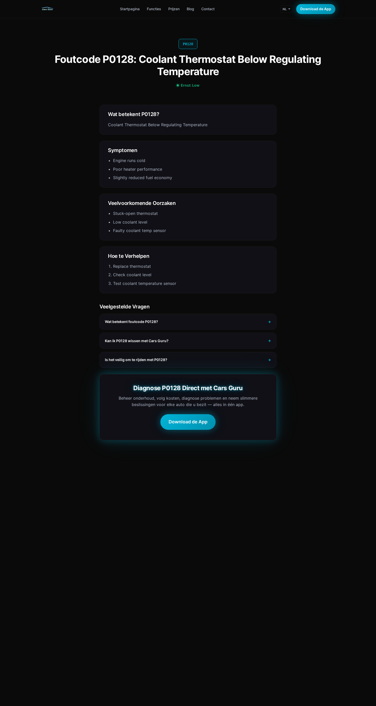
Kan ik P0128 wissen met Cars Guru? (137, 341)
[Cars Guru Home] (47, 9)
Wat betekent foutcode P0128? (131, 321)
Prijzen (174, 9)
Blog (190, 9)
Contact (208, 9)
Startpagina (130, 9)
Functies (154, 9)
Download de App (315, 9)
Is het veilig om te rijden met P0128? (136, 359)
